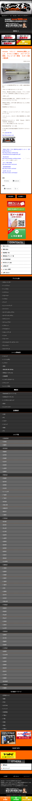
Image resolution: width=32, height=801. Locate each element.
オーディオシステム (8, 315)
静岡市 (4, 551)
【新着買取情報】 (6, 166)
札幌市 (4, 445)
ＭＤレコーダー (7, 282)
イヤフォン (6, 292)
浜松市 (4, 554)
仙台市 (4, 461)
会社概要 (5, 776)
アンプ (4, 302)
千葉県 (4, 495)
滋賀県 (4, 571)
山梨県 (4, 538)
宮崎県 (4, 678)
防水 (4, 403)
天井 (4, 414)
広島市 (4, 624)
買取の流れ (5, 249)
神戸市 (4, 594)
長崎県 (4, 664)
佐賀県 (4, 661)
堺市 (4, 588)
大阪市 (4, 584)
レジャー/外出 (6, 386)
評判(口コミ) (6, 695)
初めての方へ (6, 246)
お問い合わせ (6, 272)
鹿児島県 (5, 681)
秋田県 (4, 465)
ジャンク (5, 708)
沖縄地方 (5, 684)
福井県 (4, 535)
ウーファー (6, 308)
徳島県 (4, 634)
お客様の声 (5, 266)
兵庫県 (4, 591)
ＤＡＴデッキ (6, 348)
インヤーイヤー (7, 407)
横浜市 (4, 511)
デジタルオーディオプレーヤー (11, 342)
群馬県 (4, 485)
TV (4, 431)
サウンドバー (6, 318)
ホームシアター (7, 322)
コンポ (4, 335)
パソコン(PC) (6, 359)
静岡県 (4, 548)
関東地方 (5, 475)
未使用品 (5, 712)
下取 (4, 718)
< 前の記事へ (11, 196)
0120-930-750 (8, 132)
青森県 (4, 451)
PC (4, 417)
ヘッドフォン (6, 285)
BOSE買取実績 (6, 259)
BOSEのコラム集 (7, 262)
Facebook (16, 181)
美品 (4, 725)
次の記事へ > (21, 196)
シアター (5, 363)
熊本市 (4, 671)
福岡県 (4, 651)
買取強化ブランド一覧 (8, 256)
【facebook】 (5, 156)
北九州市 (5, 654)
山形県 (4, 468)
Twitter (7, 181)
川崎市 (4, 514)
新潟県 (4, 521)
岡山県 (4, 614)
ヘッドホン (6, 289)
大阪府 (4, 581)
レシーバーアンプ (7, 305)
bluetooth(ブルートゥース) (9, 393)
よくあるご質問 (7, 269)
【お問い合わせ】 (6, 171)
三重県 (4, 568)
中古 (4, 702)
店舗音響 (5, 376)
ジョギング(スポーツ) (8, 379)
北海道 (4, 441)
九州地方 (5, 648)
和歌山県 (5, 601)
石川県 (4, 531)
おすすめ (5, 705)
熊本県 (4, 668)
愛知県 (4, 558)
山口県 (4, 628)
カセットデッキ (7, 332)
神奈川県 (5, 505)
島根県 (4, 611)
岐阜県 (4, 544)
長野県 (4, 541)
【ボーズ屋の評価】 (7, 162)
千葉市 (4, 498)
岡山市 (4, 618)
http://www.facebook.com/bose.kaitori (11, 158)
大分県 (4, 674)
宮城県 (4, 458)
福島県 (4, 471)
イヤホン (5, 298)
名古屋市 (5, 561)
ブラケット (6, 325)
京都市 (4, 578)
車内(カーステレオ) (8, 372)
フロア (4, 421)
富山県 (4, 528)
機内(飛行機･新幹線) (8, 369)
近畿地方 (5, 564)
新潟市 (4, 525)
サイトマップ (6, 768)
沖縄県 (4, 688)
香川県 (4, 638)
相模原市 (5, 508)
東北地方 (5, 448)
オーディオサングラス (8, 312)
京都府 (4, 574)
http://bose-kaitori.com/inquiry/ (9, 172)
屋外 (4, 366)
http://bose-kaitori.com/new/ (9, 168)
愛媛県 (4, 641)
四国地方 (5, 631)
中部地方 (5, 518)
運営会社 (5, 765)
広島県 (4, 621)
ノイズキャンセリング (8, 400)
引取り (4, 728)
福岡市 (4, 658)
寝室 (4, 427)
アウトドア (6, 382)
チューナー (6, 345)
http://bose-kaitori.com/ (8, 135)
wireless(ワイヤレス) (8, 396)
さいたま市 (6, 491)
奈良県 (4, 598)
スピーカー (6, 295)
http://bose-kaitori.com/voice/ (9, 164)
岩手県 (4, 455)
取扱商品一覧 (6, 252)
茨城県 (4, 478)
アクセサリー (6, 328)
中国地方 (5, 604)
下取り (4, 715)
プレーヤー (6, 338)
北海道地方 (6, 438)
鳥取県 (4, 608)
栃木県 (4, 481)
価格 (4, 698)
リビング (5, 356)
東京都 (4, 501)
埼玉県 (4, 488)
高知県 (4, 644)
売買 (4, 722)
